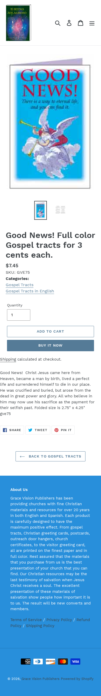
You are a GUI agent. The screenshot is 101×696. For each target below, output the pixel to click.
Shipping (8, 359)
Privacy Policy (59, 619)
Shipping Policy (40, 625)
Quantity (14, 305)
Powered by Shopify (77, 679)
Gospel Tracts (19, 284)
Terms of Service (26, 619)
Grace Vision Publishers (40, 679)
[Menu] (92, 23)
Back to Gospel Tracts (54, 456)
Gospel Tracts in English (30, 291)
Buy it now (50, 345)
